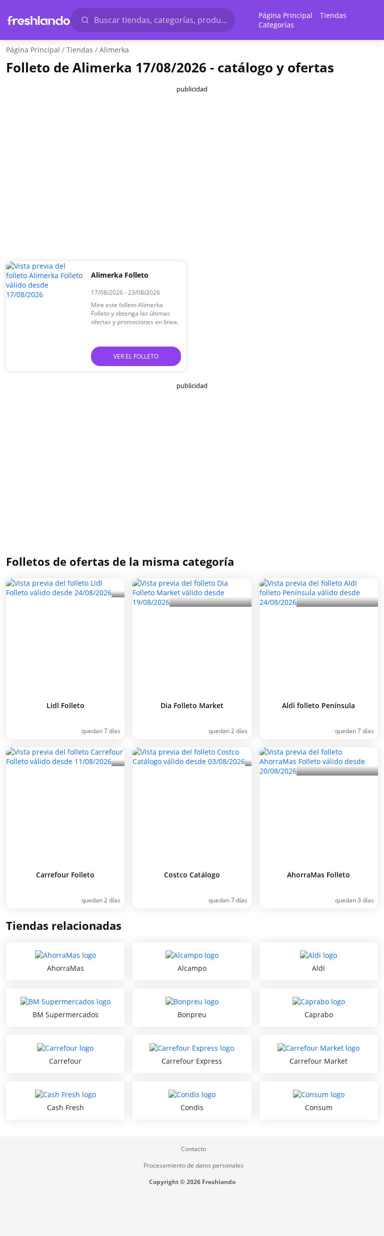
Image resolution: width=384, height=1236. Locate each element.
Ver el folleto (136, 356)
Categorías (276, 24)
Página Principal (285, 15)
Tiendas (333, 15)
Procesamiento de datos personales (194, 1165)
